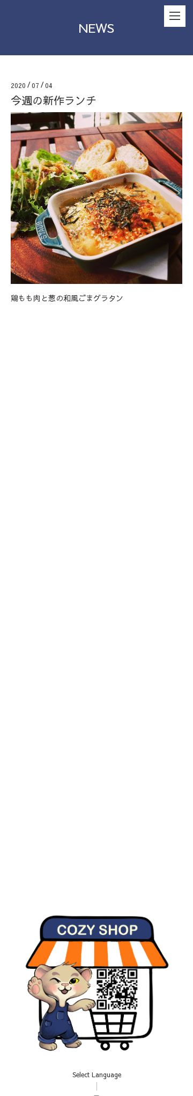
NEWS (96, 27)
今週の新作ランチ (53, 100)
